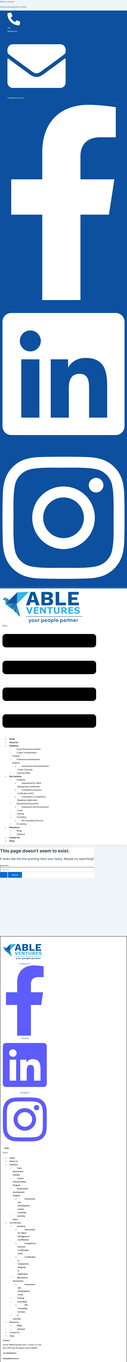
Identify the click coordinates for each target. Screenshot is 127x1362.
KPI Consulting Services (32, 821)
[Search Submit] (3, 875)
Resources (14, 827)
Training (20, 814)
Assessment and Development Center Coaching (33, 768)
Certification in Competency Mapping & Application (31, 798)
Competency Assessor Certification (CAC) (29, 791)
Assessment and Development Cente (33, 808)
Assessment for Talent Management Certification (29, 785)
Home (12, 739)
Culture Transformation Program (24, 754)
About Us (13, 742)
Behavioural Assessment (28, 804)
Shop (11, 841)
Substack (21, 834)
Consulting (21, 817)
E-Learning (22, 824)
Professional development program (26, 761)
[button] (49, 679)
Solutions (13, 746)
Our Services (15, 776)
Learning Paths (23, 773)
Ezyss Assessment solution (29, 749)
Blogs (19, 831)
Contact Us (14, 838)
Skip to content (7, 1)
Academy (21, 780)
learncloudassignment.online (13, 7)
